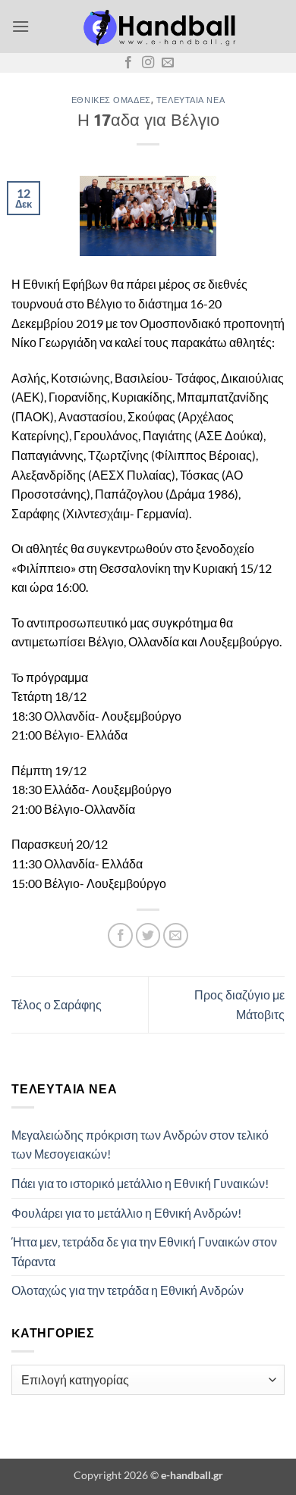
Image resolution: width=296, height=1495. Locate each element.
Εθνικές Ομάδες (111, 99)
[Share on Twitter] (148, 935)
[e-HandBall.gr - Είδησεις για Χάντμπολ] (157, 26)
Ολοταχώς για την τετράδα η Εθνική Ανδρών (127, 1290)
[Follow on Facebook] (128, 63)
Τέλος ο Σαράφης (56, 1004)
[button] (20, 26)
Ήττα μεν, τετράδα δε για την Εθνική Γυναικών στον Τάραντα (144, 1251)
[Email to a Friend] (175, 935)
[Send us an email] (168, 63)
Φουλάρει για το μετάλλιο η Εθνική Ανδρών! (126, 1213)
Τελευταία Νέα (190, 99)
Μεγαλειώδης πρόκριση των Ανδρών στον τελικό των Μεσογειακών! (140, 1145)
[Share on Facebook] (120, 935)
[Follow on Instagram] (148, 63)
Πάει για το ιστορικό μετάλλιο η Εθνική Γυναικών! (140, 1183)
